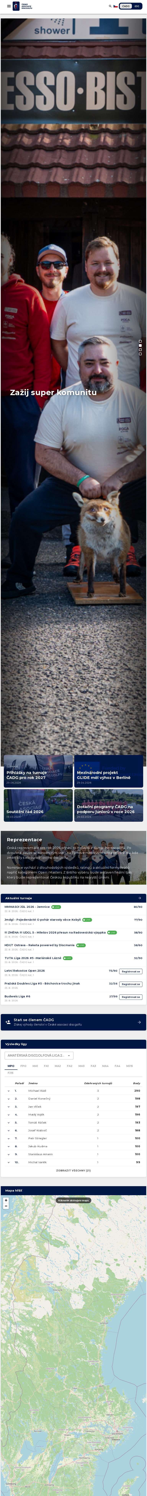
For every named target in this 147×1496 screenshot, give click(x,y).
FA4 (117, 1066)
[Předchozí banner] (7, 527)
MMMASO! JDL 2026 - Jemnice (27, 907)
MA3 (81, 1066)
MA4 (105, 1066)
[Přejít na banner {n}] (140, 341)
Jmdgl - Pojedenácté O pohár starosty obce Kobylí (43, 919)
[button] (6, 1200)
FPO (23, 1066)
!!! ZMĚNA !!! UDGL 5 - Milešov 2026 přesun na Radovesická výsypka (55, 932)
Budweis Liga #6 (17, 996)
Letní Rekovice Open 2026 (25, 970)
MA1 (35, 1066)
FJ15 (10, 1072)
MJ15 (129, 1066)
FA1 (46, 1066)
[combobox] (39, 1055)
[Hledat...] (110, 6)
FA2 (69, 1066)
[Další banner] (139, 527)
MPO (11, 1066)
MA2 (58, 1066)
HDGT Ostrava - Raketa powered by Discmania (40, 945)
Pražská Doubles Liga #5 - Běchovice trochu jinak (42, 983)
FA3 (93, 1066)
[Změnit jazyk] (116, 6)
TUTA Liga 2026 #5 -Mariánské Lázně (33, 958)
